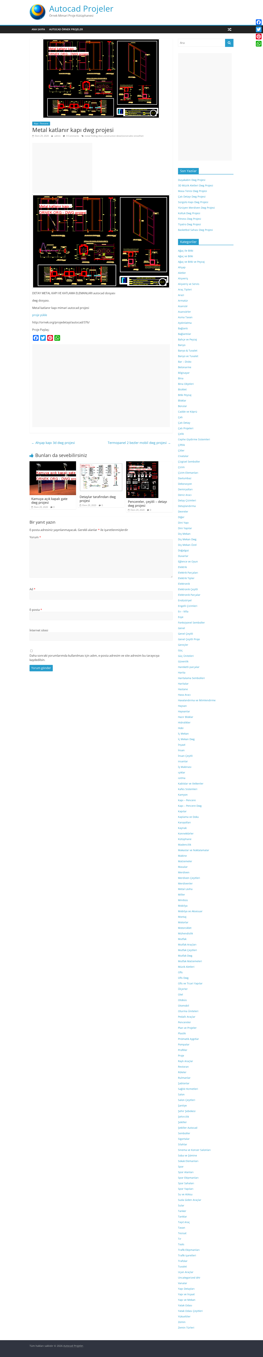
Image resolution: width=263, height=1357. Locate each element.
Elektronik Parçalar (189, 594)
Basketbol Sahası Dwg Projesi (195, 230)
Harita (181, 672)
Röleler (182, 1072)
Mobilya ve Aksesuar (190, 911)
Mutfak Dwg (185, 955)
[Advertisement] (62, 168)
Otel (180, 994)
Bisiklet (182, 389)
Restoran (183, 1066)
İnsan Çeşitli (185, 755)
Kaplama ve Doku (188, 817)
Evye (180, 617)
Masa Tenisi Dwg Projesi (192, 191)
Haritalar (183, 683)
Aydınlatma (185, 322)
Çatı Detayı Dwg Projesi (192, 196)
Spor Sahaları (186, 1183)
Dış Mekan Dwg (187, 539)
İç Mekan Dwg (186, 739)
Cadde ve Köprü (187, 411)
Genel (181, 628)
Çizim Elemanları (188, 472)
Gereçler (183, 644)
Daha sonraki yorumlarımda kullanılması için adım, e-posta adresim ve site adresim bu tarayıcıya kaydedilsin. (94, 658)
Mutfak (182, 939)
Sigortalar (184, 1139)
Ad (32, 589)
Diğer (181, 517)
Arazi (181, 295)
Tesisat (182, 1233)
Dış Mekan (184, 533)
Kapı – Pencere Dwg (190, 805)
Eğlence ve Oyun (188, 561)
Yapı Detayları (186, 1288)
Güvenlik (183, 661)
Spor (181, 1166)
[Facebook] (258, 22)
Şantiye (182, 1105)
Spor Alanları (186, 1172)
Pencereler (184, 1022)
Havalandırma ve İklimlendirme (197, 700)
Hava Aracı (184, 694)
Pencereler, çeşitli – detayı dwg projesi (147, 503)
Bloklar (182, 400)
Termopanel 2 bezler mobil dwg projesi (139, 443)
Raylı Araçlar (185, 1061)
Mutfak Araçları (187, 944)
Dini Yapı (183, 522)
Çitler (181, 450)
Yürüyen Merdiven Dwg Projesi (196, 207)
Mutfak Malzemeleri (190, 961)
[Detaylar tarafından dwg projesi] (101, 463)
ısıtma (181, 778)
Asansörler (184, 311)
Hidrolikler (184, 722)
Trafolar (182, 1261)
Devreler (183, 511)
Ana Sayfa (38, 29)
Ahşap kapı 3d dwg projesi (53, 443)
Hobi (181, 728)
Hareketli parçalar (188, 667)
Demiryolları (185, 489)
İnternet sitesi (39, 630)
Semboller (184, 1133)
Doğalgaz (183, 550)
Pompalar (183, 1044)
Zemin (182, 1322)
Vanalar (182, 1283)
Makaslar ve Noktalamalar (193, 850)
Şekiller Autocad (187, 1127)
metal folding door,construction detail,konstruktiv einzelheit (114, 135)
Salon (181, 1094)
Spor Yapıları (185, 1188)
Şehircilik (183, 1116)
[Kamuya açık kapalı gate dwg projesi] (53, 463)
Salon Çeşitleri (186, 1100)
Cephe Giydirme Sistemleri (194, 439)
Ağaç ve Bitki (185, 256)
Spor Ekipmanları (188, 1177)
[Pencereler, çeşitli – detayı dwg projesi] (142, 463)
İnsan (181, 750)
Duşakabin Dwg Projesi (191, 180)
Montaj (182, 916)
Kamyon (183, 794)
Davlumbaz (184, 478)
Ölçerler (183, 989)
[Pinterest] (258, 36)
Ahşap (182, 267)
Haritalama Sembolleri (191, 678)
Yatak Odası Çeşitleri (190, 1311)
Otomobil (183, 1005)
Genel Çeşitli (185, 633)
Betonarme (184, 367)
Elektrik (182, 567)
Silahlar (182, 1144)
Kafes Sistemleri (187, 789)
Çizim (181, 467)
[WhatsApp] (258, 43)
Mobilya (182, 905)
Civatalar (183, 456)
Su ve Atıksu (185, 1194)
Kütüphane (184, 839)
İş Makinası (184, 767)
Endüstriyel (185, 600)
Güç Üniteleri (186, 656)
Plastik (182, 1033)
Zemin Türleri (186, 1327)
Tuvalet (182, 1266)
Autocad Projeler (81, 8)
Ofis (180, 972)
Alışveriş (183, 278)
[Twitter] (258, 29)
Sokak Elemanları (188, 1161)
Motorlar (183, 922)
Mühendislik (185, 933)
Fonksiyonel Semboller (191, 622)
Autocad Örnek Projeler (66, 29)
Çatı (180, 417)
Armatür (183, 300)
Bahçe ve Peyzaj (187, 339)
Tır (179, 1238)
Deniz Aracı (185, 495)
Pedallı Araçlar (186, 1016)
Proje (181, 1055)
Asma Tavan (185, 317)
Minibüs (183, 900)
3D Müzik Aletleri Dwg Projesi (195, 185)
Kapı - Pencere (41, 123)
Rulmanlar (184, 1077)
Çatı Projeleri (185, 428)
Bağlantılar (184, 334)
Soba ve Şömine (187, 1155)
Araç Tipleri (185, 289)
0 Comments (72, 135)
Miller (181, 894)
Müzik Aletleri (186, 966)
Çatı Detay (184, 422)
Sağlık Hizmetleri (188, 1089)
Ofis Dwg (183, 978)
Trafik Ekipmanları (189, 1250)
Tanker (182, 1211)
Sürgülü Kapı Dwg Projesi (193, 202)
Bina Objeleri (186, 384)
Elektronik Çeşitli (188, 589)
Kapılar (182, 811)
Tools (181, 1244)
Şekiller (182, 1122)
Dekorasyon (185, 483)
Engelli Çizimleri (187, 606)
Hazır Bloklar (185, 717)
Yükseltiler (184, 1316)
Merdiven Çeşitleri (189, 878)
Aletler (182, 273)
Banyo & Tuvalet (187, 350)
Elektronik (184, 583)
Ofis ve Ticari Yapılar (190, 983)
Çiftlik (181, 445)
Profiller (182, 1050)
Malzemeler (185, 861)
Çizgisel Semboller (189, 461)
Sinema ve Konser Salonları (194, 1150)
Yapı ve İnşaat (186, 1294)
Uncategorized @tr (189, 1277)
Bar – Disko (184, 361)
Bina (180, 378)
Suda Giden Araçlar (189, 1200)
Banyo (181, 345)
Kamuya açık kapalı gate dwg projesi (49, 501)
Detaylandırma (187, 506)
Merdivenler (185, 883)
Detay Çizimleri (187, 500)
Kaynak (182, 828)
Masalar (183, 866)
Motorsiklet (184, 928)
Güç (180, 650)
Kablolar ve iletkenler (190, 783)
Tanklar (182, 1216)
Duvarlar (183, 556)
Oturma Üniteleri (188, 1011)
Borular (182, 406)
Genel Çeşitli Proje (189, 639)
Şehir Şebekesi (187, 1111)
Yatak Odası (185, 1305)
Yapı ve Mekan (186, 1299)
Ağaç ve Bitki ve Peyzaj (191, 261)
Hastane (183, 689)
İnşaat (181, 744)
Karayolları (184, 822)
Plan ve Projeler (187, 1027)
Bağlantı (183, 328)
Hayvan (182, 706)
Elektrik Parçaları (188, 572)
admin (57, 135)
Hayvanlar (184, 711)
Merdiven (183, 872)
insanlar (183, 761)
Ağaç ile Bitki (185, 250)
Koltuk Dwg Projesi (189, 213)
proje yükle (39, 315)
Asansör (183, 306)
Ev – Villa (183, 611)
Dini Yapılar (185, 528)
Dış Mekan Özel (187, 545)
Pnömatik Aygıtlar (188, 1039)
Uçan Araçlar (185, 1272)
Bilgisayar (184, 372)
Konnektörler (186, 833)
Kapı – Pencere (187, 800)
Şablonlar (183, 1083)
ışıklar (181, 772)
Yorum (35, 537)
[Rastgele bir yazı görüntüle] (229, 29)
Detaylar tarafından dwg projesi (98, 499)
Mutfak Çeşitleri (187, 950)
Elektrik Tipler (186, 578)
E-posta (36, 610)
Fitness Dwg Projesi (189, 218)
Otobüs (182, 1000)
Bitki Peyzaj (184, 395)
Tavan (181, 1227)
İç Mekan (183, 733)
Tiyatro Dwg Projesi (189, 224)
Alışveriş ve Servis (188, 284)
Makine (182, 855)
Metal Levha (185, 889)
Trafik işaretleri (187, 1255)
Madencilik (184, 844)
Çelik (181, 434)
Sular (181, 1205)
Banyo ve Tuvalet (188, 356)
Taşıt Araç (184, 1222)
